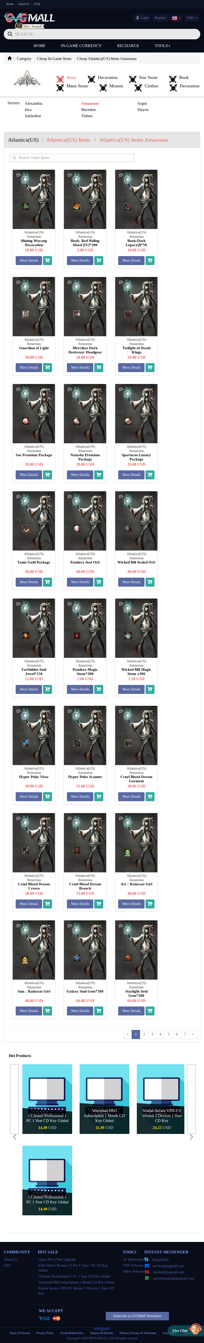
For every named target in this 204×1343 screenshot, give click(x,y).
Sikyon (143, 110)
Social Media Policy (72, 1333)
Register (160, 18)
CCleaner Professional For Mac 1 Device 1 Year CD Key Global (162, 1116)
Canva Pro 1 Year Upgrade (57, 1259)
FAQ (37, 4)
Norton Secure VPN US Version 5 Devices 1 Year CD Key (104, 1116)
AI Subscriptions (135, 1259)
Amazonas (90, 103)
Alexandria (33, 103)
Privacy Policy (45, 1333)
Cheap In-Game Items (54, 58)
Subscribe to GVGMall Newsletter (137, 1316)
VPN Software (133, 1265)
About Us (24, 4)
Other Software (134, 1271)
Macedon (88, 110)
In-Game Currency (81, 46)
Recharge (128, 46)
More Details (29, 260)
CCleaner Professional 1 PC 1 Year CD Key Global (74, 1276)
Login (144, 18)
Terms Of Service (19, 1333)
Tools (161, 46)
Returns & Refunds (101, 1333)
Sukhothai (33, 116)
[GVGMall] (30, 16)
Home (9, 4)
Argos (142, 103)
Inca (28, 110)
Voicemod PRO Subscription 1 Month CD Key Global (47, 1116)
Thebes (87, 116)
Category (24, 58)
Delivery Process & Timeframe (138, 1333)
